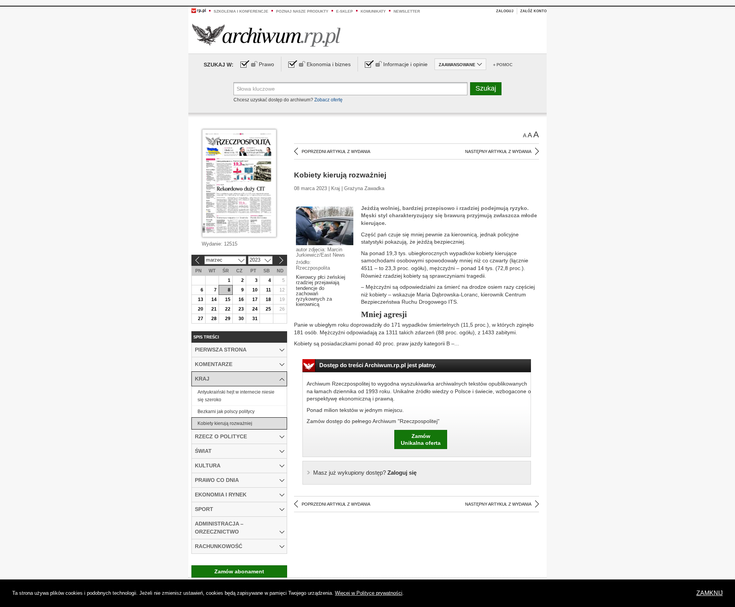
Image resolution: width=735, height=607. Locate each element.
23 (241, 309)
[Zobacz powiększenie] (324, 225)
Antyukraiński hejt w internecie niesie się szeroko (236, 395)
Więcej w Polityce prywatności (368, 593)
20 (200, 309)
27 (200, 318)
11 (268, 290)
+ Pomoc (503, 64)
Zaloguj (504, 11)
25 (268, 309)
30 (241, 318)
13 (200, 299)
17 (255, 299)
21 (214, 309)
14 (214, 299)
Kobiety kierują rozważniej (225, 423)
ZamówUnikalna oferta (421, 439)
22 (227, 309)
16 (241, 299)
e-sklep (344, 11)
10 (255, 290)
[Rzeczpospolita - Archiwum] (266, 35)
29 (227, 318)
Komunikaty (373, 11)
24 (255, 309)
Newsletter (407, 11)
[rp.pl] (198, 10)
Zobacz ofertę (328, 100)
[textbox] (350, 88)
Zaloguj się (364, 472)
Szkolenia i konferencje (241, 11)
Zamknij (709, 593)
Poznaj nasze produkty (302, 11)
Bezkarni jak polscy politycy (226, 411)
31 (255, 318)
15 (227, 299)
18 (268, 299)
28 (214, 318)
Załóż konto (533, 11)
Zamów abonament (239, 571)
